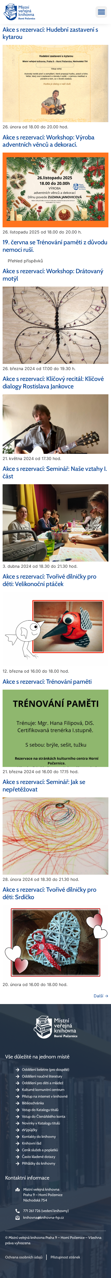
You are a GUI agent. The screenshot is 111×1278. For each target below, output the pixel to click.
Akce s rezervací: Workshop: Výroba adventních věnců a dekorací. (48, 140)
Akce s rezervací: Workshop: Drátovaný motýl (53, 274)
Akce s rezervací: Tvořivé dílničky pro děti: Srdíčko (49, 893)
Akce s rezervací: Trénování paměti (47, 681)
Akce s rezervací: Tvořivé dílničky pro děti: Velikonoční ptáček (49, 580)
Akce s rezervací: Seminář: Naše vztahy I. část (55, 472)
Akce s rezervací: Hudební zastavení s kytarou (50, 33)
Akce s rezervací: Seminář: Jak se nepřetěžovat (44, 785)
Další (101, 995)
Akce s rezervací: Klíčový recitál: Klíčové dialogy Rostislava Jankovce (53, 382)
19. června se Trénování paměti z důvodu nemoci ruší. (55, 245)
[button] (101, 12)
